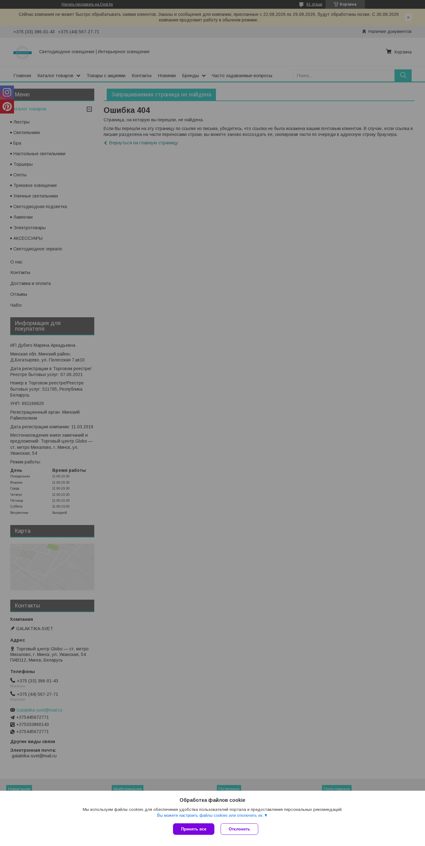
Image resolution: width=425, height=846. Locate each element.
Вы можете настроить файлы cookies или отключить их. (210, 815)
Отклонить (239, 829)
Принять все (193, 829)
